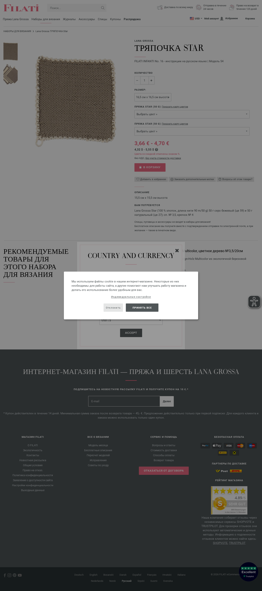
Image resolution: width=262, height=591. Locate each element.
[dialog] (131, 296)
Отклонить (113, 307)
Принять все (142, 307)
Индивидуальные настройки (131, 296)
